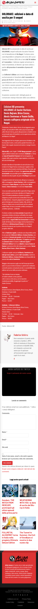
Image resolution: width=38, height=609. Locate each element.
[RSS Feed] (13, 594)
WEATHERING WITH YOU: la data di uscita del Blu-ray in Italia (28, 504)
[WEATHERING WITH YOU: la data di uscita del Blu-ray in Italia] (28, 497)
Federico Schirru (7, 21)
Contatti (20, 605)
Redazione (31, 602)
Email (4, 440)
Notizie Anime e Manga (26, 7)
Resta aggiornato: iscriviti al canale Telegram (17, 26)
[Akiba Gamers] (13, 4)
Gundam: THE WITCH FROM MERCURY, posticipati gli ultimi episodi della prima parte (9, 506)
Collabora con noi (12, 599)
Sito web (5, 447)
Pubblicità (21, 602)
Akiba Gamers (5, 7)
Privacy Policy (26, 599)
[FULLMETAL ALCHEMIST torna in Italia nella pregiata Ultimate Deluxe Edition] (10, 529)
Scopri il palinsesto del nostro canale (19, 373)
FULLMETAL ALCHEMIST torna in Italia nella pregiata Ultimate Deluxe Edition (10, 537)
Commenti (28, 21)
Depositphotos (26, 590)
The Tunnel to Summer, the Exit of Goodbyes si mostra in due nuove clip (27, 537)
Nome (4, 432)
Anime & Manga (14, 7)
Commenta (5, 413)
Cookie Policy (10, 602)
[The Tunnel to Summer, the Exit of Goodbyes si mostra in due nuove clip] (28, 529)
